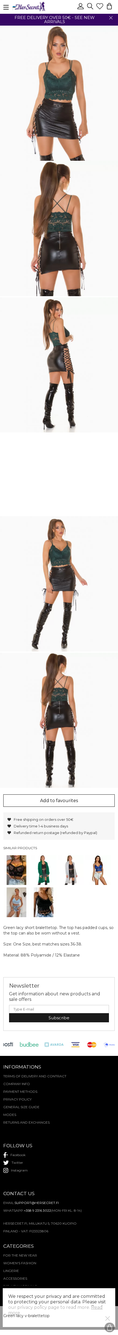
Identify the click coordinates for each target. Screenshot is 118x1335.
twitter (17, 1162)
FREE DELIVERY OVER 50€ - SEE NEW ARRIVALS (55, 19)
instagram (19, 1170)
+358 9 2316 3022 (37, 1210)
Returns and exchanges (26, 1122)
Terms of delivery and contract (34, 1076)
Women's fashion (19, 1263)
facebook (18, 1155)
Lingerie (11, 1271)
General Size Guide (21, 1107)
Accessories (15, 1278)
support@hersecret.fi (37, 1203)
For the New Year (20, 1255)
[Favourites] (100, 8)
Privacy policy (17, 1099)
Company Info (16, 1084)
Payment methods (20, 1091)
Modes (9, 1115)
